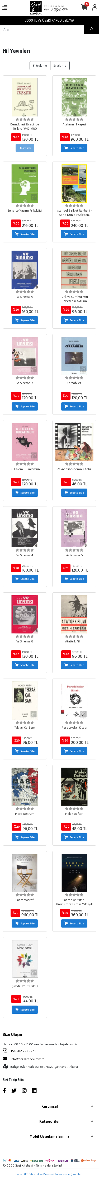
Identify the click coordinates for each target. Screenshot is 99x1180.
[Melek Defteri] (74, 787)
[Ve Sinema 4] (25, 528)
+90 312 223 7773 (23, 1051)
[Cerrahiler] (74, 356)
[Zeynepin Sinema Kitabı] (74, 442)
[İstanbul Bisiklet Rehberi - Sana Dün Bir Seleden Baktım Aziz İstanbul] (74, 183)
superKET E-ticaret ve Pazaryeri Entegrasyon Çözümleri (49, 1174)
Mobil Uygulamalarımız (49, 1136)
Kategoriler (49, 1121)
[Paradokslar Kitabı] (74, 700)
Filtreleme (40, 65)
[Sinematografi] (25, 873)
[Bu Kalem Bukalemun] (25, 442)
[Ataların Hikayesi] (74, 97)
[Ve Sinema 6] (74, 528)
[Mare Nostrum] (25, 787)
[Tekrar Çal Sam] (25, 700)
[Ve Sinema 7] (25, 356)
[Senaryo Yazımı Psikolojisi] (25, 183)
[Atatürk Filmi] (74, 614)
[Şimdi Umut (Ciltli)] (25, 959)
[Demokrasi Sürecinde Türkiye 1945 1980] (25, 97)
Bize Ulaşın (12, 1034)
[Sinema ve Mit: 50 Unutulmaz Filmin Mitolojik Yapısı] (74, 873)
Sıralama (60, 65)
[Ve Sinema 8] (25, 614)
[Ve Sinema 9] (25, 270)
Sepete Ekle (77, 147)
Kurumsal (49, 1106)
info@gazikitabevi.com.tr (27, 1059)
